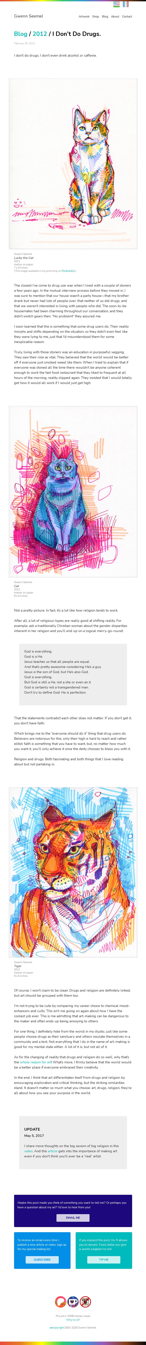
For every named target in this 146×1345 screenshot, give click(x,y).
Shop (95, 16)
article (52, 1151)
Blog (105, 16)
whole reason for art (35, 1062)
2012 (40, 34)
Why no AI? (73, 1320)
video (28, 1151)
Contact (127, 16)
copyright (57, 1327)
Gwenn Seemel (28, 16)
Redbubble (68, 271)
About (115, 16)
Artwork (84, 16)
